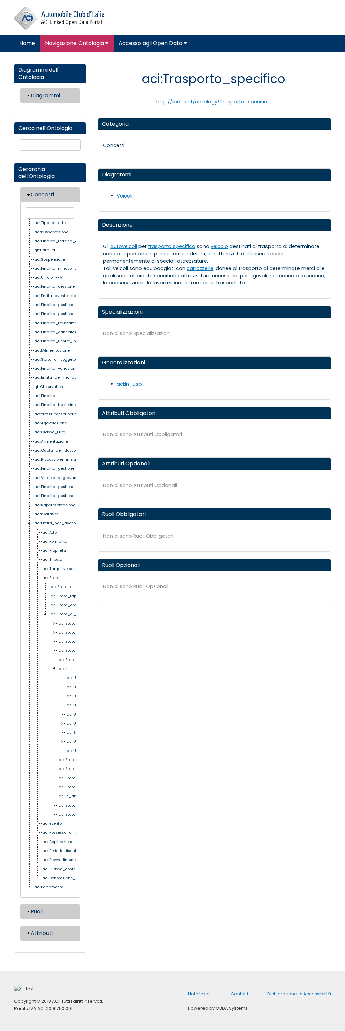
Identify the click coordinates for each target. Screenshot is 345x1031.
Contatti (239, 994)
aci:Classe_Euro (49, 432)
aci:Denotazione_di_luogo (67, 878)
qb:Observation (48, 386)
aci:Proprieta (54, 550)
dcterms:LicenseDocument (59, 414)
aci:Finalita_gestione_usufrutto (64, 304)
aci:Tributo (52, 559)
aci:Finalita (44, 395)
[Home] (59, 18)
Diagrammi (45, 95)
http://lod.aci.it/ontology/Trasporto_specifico (213, 101)
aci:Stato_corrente (68, 605)
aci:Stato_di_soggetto (55, 359)
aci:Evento (52, 823)
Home (27, 43)
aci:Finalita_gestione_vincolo (62, 313)
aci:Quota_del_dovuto (55, 450)
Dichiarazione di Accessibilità (299, 994)
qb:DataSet (44, 250)
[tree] (51, 555)
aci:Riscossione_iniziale (57, 459)
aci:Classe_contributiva (65, 869)
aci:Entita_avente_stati (56, 295)
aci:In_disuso (71, 796)
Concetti (42, 195)
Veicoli (124, 195)
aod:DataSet (46, 514)
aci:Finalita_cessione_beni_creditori (69, 286)
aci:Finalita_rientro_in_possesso (65, 341)
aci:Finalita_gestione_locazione (65, 468)
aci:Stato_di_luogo (69, 586)
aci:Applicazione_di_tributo (68, 841)
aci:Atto (49, 532)
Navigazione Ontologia (75, 43)
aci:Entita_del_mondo (55, 377)
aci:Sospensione (49, 259)
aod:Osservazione (51, 232)
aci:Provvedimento (59, 859)
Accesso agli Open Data (151, 43)
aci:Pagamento (48, 887)
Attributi (42, 933)
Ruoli (37, 911)
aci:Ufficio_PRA (48, 277)
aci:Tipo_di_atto (50, 222)
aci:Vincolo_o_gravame (57, 477)
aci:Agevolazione (50, 423)
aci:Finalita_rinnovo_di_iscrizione (66, 268)
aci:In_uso (68, 668)
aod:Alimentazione (52, 350)
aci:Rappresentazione (54, 505)
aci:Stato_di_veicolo (70, 614)
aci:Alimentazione (51, 441)
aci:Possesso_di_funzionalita (70, 832)
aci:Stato (50, 577)
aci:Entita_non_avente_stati (61, 523)
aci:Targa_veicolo (59, 568)
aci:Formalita (54, 541)
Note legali (200, 994)
